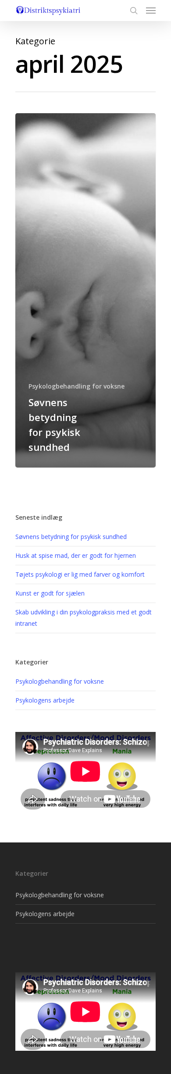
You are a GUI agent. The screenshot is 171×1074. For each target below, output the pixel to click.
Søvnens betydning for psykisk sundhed (71, 536)
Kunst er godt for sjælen (50, 593)
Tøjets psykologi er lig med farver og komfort (80, 574)
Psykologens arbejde (45, 700)
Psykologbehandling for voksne (76, 386)
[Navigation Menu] (151, 10)
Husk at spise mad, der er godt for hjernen (75, 555)
